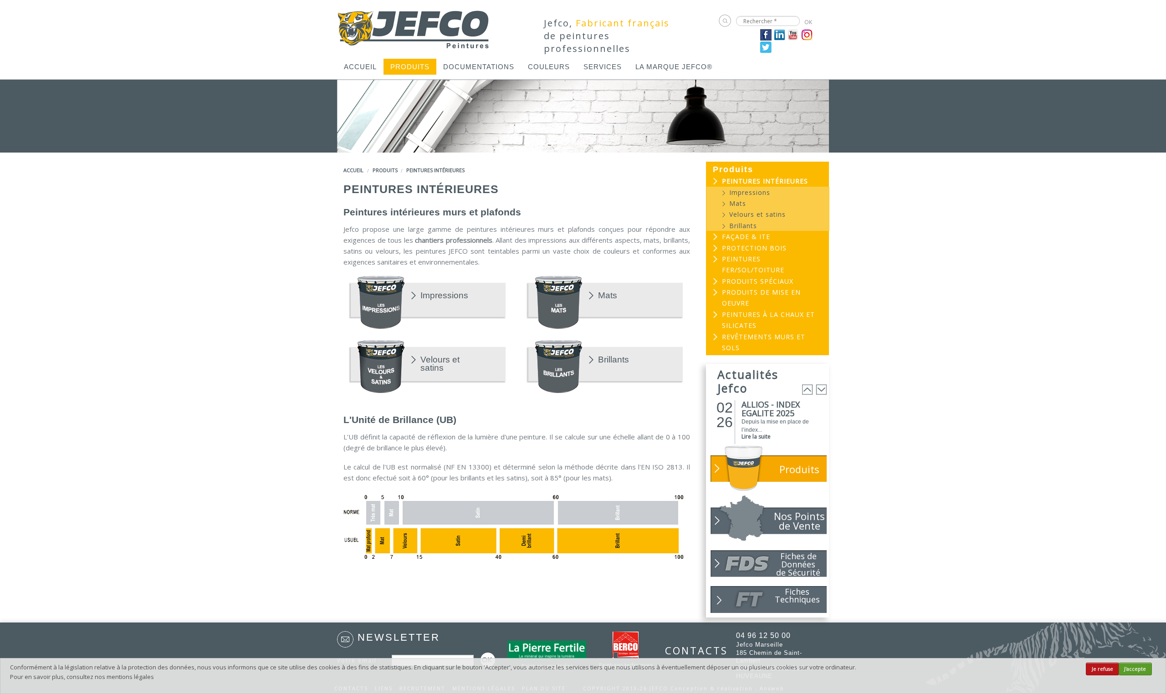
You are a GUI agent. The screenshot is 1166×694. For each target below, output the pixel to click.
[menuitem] (360, 67)
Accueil (360, 67)
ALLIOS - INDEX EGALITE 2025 (771, 408)
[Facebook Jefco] (766, 34)
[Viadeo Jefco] (807, 34)
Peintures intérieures (435, 170)
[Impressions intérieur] (381, 301)
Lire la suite (756, 436)
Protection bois (754, 248)
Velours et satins (440, 364)
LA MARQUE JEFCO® (673, 67)
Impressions (444, 295)
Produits (410, 67)
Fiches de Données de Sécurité (798, 564)
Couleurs (549, 67)
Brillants (613, 360)
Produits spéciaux (757, 281)
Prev (807, 389)
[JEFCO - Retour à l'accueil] (414, 26)
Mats (607, 295)
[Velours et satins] (381, 365)
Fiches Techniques (797, 595)
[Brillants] (558, 365)
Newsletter (399, 637)
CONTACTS (691, 650)
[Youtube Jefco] (793, 34)
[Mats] (558, 301)
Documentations (478, 67)
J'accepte (1135, 669)
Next (821, 389)
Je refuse (1102, 669)
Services (602, 67)
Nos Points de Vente (799, 520)
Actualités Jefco (747, 381)
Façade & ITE (746, 236)
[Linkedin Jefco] (779, 34)
